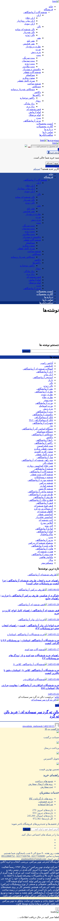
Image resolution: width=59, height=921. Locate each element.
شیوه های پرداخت (44, 781)
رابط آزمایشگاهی (44, 440)
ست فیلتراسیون (45, 446)
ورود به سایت (52, 166)
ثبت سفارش (46, 787)
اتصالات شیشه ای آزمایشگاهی (38, 368)
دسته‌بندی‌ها (53, 140)
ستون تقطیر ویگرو (43, 448)
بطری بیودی (47, 394)
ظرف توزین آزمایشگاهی (40, 494)
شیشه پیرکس (46, 483)
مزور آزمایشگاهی (44, 540)
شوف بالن (48, 463)
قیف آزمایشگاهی (44, 503)
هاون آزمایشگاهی (44, 548)
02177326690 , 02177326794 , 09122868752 (23, 856)
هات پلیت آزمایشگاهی (42, 545)
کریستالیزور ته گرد (43, 508)
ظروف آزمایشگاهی (43, 497)
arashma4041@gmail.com (33, 859)
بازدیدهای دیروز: (44, 813)
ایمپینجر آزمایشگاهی (43, 377)
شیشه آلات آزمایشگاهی (41, 471)
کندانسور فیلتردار (44, 517)
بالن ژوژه (48, 386)
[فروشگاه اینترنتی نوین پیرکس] (55, 1)
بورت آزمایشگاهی (44, 403)
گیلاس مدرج (47, 523)
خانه (57, 697)
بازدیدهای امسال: (44, 815)
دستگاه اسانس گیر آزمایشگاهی (37, 428)
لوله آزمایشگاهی (44, 531)
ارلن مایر (48, 374)
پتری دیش (48, 408)
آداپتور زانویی (46, 363)
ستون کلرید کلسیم (43, 451)
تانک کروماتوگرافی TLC (41, 420)
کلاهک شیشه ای (45, 511)
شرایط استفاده (45, 804)
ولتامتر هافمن (46, 557)
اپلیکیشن (48, 366)
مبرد (50, 537)
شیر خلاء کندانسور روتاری (40, 466)
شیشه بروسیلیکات (43, 477)
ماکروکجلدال (46, 534)
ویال (51, 560)
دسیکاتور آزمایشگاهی (42, 434)
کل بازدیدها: (47, 818)
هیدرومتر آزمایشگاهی (42, 554)
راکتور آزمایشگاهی (43, 443)
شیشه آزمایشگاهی (43, 468)
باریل (50, 380)
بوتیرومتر (48, 400)
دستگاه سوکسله (45, 431)
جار (51, 426)
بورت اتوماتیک (46, 406)
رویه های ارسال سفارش (40, 784)
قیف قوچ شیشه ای (43, 506)
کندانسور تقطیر (45, 514)
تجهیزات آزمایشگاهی (42, 423)
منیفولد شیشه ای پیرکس (40, 543)
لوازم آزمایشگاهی (44, 528)
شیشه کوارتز (46, 486)
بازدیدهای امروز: (44, 810)
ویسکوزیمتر (47, 563)
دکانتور (49, 437)
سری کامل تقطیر (44, 454)
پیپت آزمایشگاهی (44, 411)
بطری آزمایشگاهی (43, 391)
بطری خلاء (47, 397)
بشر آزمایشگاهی (44, 388)
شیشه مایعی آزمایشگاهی (40, 491)
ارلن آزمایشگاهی (44, 371)
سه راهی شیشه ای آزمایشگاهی (37, 460)
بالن (51, 383)
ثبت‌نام (36, 169)
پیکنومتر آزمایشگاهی (42, 414)
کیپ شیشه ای (46, 520)
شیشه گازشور (46, 488)
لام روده (49, 526)
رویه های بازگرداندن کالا (41, 798)
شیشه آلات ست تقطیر (41, 474)
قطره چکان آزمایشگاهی (41, 500)
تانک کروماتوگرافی (43, 417)
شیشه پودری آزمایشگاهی (40, 480)
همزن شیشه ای (45, 551)
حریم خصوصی (45, 801)
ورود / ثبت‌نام (52, 163)
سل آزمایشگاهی (45, 457)
